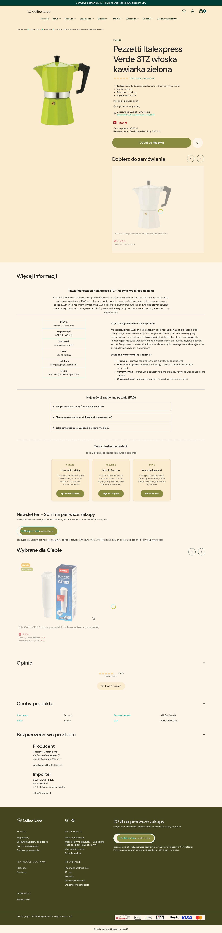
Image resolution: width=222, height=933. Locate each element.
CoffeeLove (22, 29)
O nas (68, 872)
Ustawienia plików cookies (31, 841)
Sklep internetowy (110, 929)
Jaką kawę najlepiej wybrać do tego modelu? (82, 427)
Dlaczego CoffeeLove (77, 867)
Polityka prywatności (28, 850)
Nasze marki (23, 899)
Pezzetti (117, 40)
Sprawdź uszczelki (70, 493)
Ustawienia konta (74, 849)
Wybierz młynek (111, 493)
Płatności (22, 867)
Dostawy (22, 872)
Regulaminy (23, 837)
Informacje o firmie (75, 880)
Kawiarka (48, 29)
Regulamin (53, 539)
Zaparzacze (35, 29)
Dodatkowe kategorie (77, 884)
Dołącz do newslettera (38, 531)
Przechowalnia (73, 853)
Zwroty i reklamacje (27, 846)
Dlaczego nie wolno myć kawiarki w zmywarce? (84, 417)
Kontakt (69, 876)
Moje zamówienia (74, 837)
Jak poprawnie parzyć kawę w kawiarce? (80, 406)
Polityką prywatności (152, 539)
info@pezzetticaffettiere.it (47, 765)
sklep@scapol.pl (42, 793)
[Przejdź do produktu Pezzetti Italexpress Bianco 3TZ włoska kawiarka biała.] (152, 199)
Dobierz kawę (152, 493)
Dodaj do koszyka (152, 143)
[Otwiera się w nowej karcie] (67, 820)
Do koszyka (94, 619)
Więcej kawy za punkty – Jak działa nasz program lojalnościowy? (84, 843)
